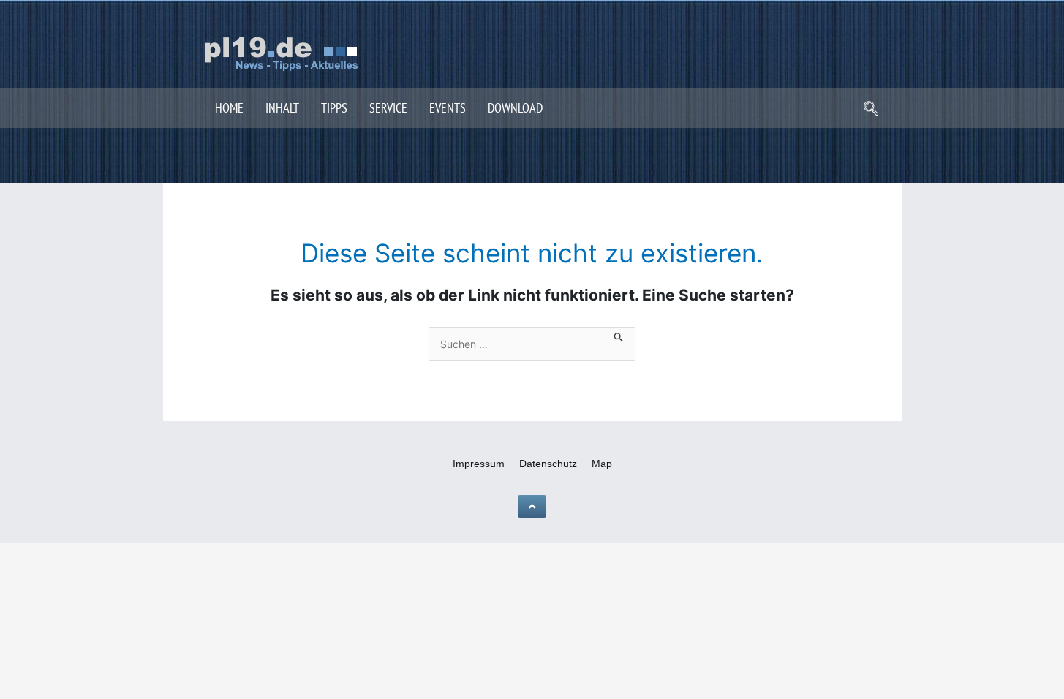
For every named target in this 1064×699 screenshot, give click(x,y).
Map (602, 463)
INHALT (282, 107)
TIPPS (334, 107)
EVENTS (447, 107)
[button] (871, 109)
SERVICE (388, 107)
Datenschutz (548, 463)
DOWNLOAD (515, 107)
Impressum (479, 463)
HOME (229, 107)
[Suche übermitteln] (619, 334)
